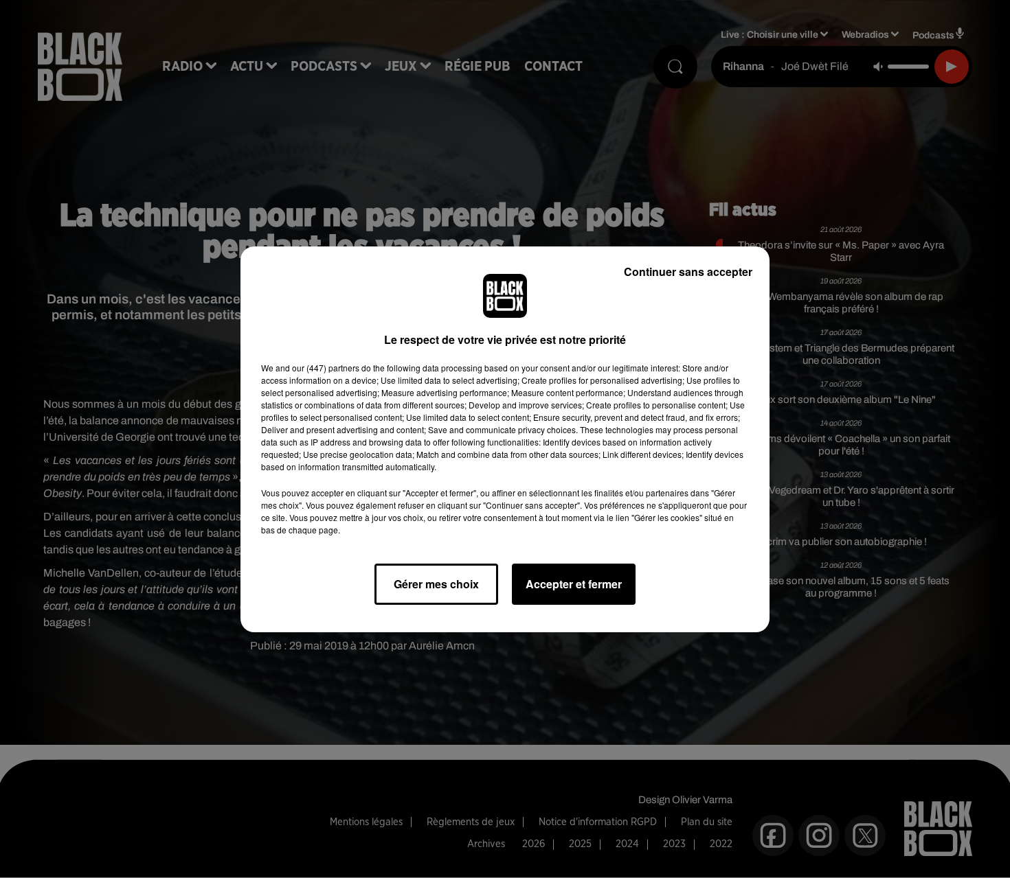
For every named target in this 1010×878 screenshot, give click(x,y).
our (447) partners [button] (325, 367)
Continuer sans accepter (688, 271)
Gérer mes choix (436, 584)
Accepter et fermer (574, 584)
